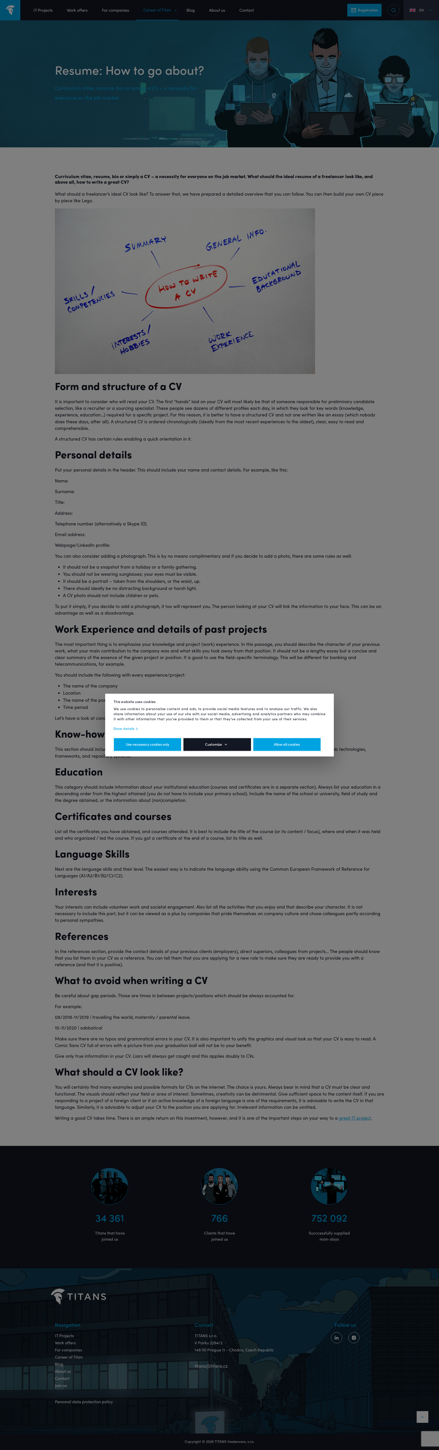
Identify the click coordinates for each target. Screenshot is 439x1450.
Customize (213, 744)
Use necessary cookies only (147, 744)
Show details (123, 728)
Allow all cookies (287, 744)
